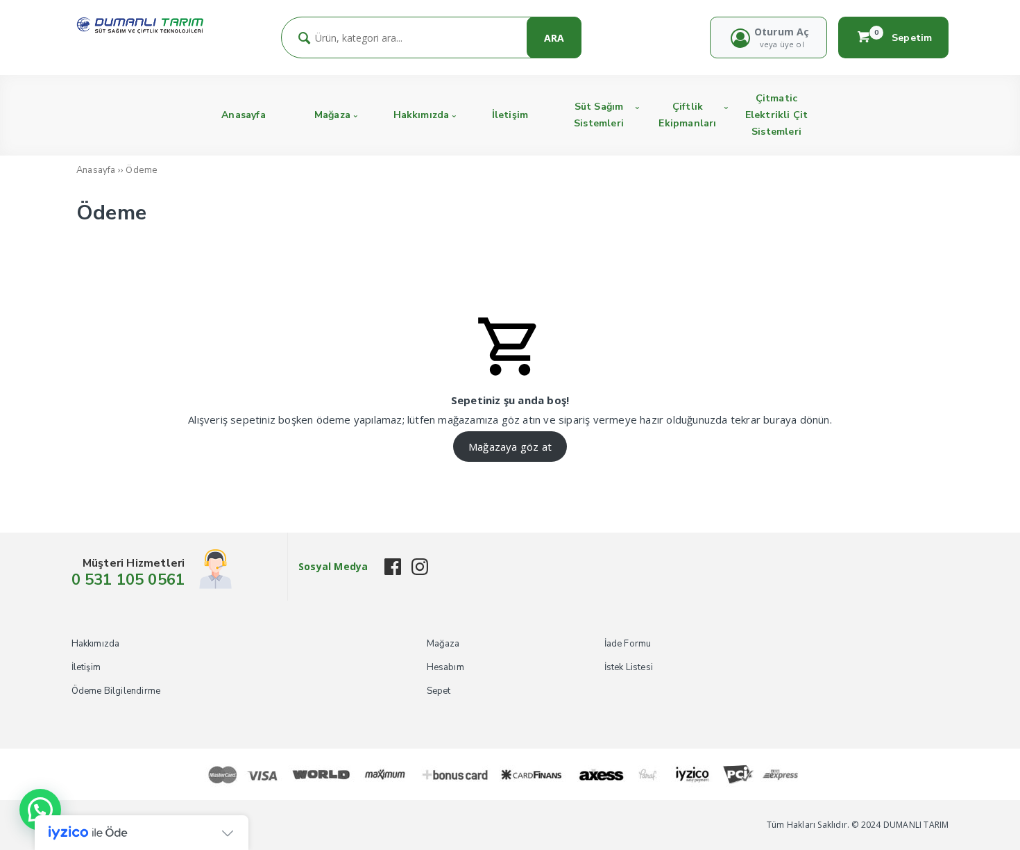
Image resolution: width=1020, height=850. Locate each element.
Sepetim (903, 37)
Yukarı (975, 819)
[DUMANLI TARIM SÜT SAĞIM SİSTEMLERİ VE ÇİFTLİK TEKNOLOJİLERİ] (139, 31)
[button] (40, 810)
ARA (554, 37)
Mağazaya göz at (510, 446)
